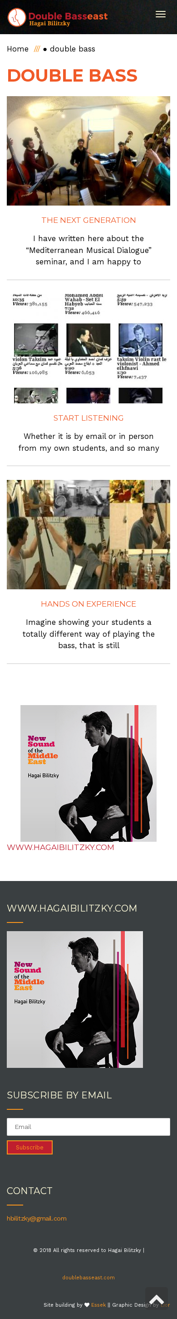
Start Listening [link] (89, 417)
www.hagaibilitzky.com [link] (60, 847)
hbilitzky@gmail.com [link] (36, 1218)
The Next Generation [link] (88, 220)
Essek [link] (98, 1305)
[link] (58, 17)
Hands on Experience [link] (88, 603)
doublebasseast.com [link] (88, 1278)
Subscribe (30, 1147)
